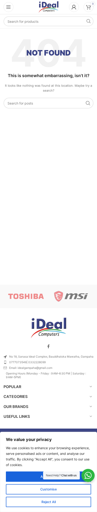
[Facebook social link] (48, 346)
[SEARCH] (88, 21)
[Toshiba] (26, 296)
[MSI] (70, 296)
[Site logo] (48, 6)
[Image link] (48, 327)
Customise (48, 489)
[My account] (74, 7)
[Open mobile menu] (8, 7)
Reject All (48, 502)
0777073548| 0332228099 (27, 362)
